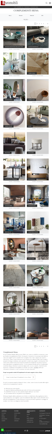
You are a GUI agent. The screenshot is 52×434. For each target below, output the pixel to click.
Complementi (27, 7)
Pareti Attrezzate (30, 418)
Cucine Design (17, 413)
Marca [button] (10, 15)
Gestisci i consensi (12, 433)
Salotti (28, 414)
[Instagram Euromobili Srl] (27, 431)
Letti (28, 416)
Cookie (5, 433)
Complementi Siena (34, 7)
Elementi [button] (20, 15)
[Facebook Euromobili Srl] (25, 431)
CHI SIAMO (4, 413)
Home (15, 7)
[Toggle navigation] (50, 3)
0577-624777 (43, 418)
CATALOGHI (16, 420)
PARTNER (3, 417)
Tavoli (15, 415)
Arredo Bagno (30, 420)
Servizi (3, 415)
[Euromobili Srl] (9, 3)
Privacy (1, 433)
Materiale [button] (32, 15)
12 (47, 23)
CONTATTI (3, 420)
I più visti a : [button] (26, 19)
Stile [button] (42, 15)
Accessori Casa (20, 7)
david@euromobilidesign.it (44, 422)
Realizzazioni (4, 419)
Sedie (15, 417)
